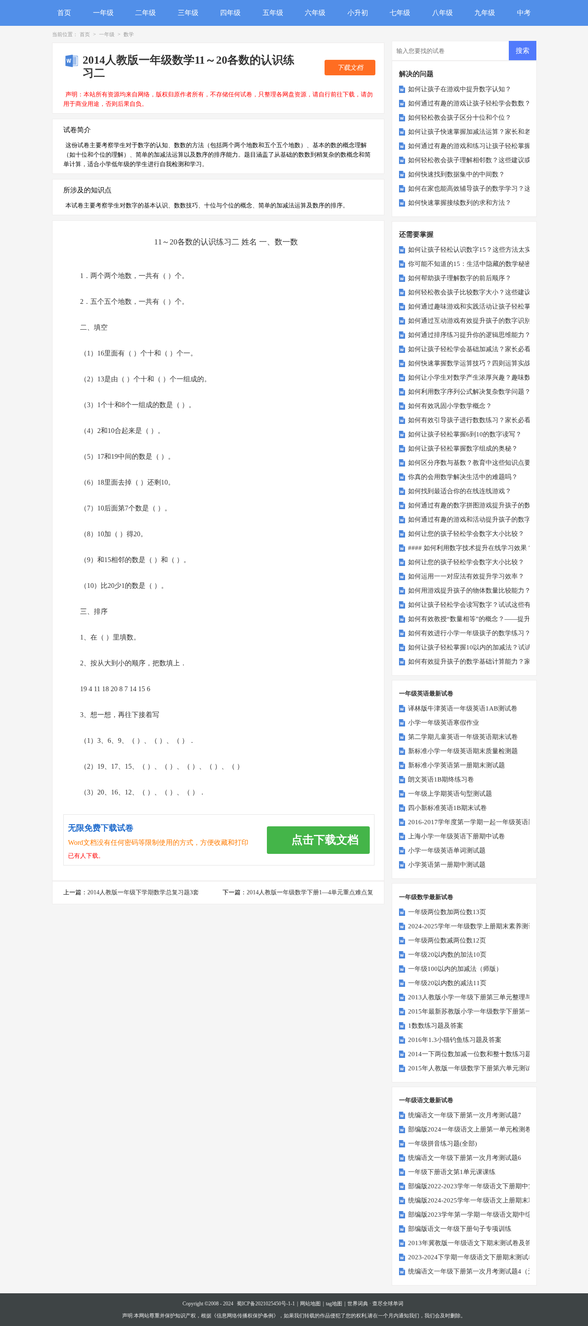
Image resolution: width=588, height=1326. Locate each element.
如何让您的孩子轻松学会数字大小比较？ (466, 533)
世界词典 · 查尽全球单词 (375, 1304)
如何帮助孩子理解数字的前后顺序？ (459, 278)
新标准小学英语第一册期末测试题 (456, 765)
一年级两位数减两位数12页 (447, 940)
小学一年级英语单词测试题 (447, 850)
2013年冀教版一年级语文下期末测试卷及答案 (473, 1242)
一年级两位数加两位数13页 (447, 912)
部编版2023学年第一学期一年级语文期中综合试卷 (479, 1214)
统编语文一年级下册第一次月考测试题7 (464, 1115)
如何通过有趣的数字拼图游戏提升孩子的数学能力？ (482, 505)
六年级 (315, 12)
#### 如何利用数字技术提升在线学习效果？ (470, 547)
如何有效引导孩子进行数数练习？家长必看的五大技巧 (485, 420)
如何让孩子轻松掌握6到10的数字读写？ (465, 434)
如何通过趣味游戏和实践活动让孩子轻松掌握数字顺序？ (488, 306)
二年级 (145, 12)
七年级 (400, 12)
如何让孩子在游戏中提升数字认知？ (459, 89)
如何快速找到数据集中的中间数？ (456, 174)
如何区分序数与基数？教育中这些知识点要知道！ (479, 462)
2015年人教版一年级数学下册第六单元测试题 (473, 1068)
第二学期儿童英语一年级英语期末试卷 (463, 736)
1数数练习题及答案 (435, 1025)
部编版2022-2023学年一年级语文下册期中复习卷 (478, 1186)
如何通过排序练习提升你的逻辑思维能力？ (469, 334)
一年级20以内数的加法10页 (447, 954)
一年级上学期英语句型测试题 (450, 793)
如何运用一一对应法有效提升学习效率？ (466, 576)
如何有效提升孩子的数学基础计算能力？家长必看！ (482, 661)
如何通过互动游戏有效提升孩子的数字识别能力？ (479, 320)
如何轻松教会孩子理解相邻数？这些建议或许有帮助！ (485, 160)
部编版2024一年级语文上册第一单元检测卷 (470, 1129)
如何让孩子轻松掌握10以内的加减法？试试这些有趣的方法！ (495, 647)
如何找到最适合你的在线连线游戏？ (459, 491)
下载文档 (350, 67)
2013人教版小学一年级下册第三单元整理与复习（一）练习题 (495, 997)
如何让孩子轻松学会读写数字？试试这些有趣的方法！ (485, 604)
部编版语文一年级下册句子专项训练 (459, 1228)
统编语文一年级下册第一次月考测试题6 (464, 1157)
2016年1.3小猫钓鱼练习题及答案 (454, 1039)
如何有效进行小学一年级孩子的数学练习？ (469, 633)
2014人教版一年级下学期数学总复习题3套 (143, 892)
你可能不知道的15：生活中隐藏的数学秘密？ (473, 263)
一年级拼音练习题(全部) (442, 1143)
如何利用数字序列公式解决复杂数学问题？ (469, 391)
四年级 (230, 12)
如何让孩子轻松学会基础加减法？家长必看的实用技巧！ (488, 349)
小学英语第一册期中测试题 (447, 864)
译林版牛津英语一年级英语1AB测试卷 (462, 708)
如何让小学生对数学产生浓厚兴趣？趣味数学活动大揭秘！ (492, 377)
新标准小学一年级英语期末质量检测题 (463, 751)
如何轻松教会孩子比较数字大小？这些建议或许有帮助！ (488, 292)
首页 (64, 12)
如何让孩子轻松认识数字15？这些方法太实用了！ (479, 249)
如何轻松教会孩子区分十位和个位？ (459, 117)
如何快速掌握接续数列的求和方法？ (459, 202)
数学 (129, 34)
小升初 (357, 12)
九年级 (484, 12)
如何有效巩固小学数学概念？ (450, 405)
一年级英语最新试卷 (426, 693)
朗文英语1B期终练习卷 (441, 779)
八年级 (442, 12)
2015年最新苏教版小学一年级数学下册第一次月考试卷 (486, 1011)
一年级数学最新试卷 (426, 897)
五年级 (273, 12)
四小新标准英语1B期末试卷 (447, 807)
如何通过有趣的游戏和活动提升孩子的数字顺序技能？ (485, 519)
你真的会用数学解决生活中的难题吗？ (463, 476)
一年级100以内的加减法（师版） (455, 968)
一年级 (103, 12)
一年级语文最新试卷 (426, 1100)
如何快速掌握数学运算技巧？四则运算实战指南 (476, 363)
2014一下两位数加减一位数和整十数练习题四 (473, 1054)
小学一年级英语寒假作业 (443, 722)
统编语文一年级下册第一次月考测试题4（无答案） (481, 1271)
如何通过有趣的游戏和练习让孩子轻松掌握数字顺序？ (485, 145)
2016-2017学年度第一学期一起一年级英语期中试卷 (481, 822)
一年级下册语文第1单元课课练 (451, 1171)
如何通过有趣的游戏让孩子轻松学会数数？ (469, 103)
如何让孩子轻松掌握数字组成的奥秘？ (463, 448)
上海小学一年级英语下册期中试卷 (456, 836)
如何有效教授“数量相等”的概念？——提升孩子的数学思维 (492, 618)
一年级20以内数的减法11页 (447, 983)
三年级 (188, 12)
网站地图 (310, 1304)
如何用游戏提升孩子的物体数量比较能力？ (469, 590)
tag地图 (334, 1304)
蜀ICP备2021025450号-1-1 (266, 1304)
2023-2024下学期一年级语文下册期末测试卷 (471, 1257)
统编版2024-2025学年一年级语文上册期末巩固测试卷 (484, 1200)
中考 (524, 12)
